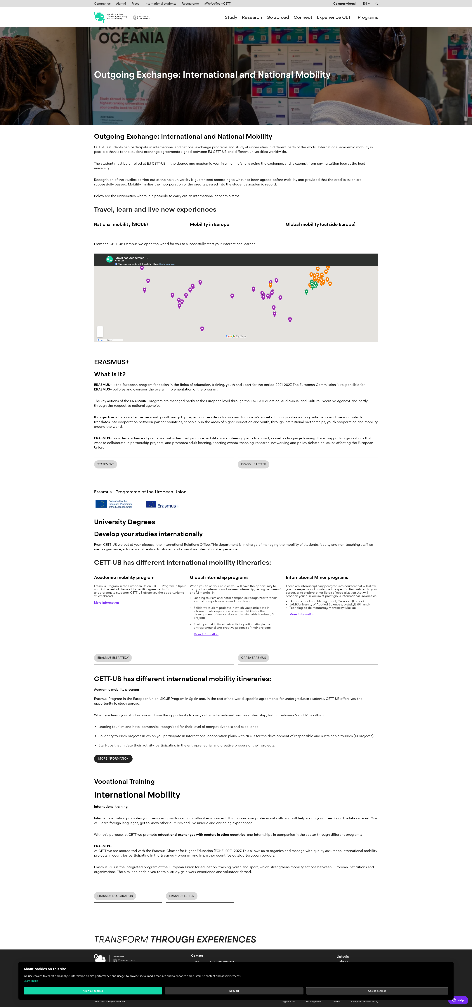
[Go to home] (122, 17)
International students (160, 4)
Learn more (31, 980)
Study (231, 17)
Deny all (234, 990)
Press (135, 4)
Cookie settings (377, 990)
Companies (102, 4)
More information (113, 759)
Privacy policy (313, 1001)
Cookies (336, 1001)
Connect (303, 17)
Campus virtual (344, 4)
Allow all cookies (93, 990)
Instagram (344, 961)
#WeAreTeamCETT (217, 4)
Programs (368, 17)
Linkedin (343, 957)
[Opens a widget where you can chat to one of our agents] (458, 1000)
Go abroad (278, 17)
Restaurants (190, 4)
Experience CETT (335, 17)
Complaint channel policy (364, 1001)
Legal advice (288, 1001)
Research (252, 17)
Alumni (121, 4)
